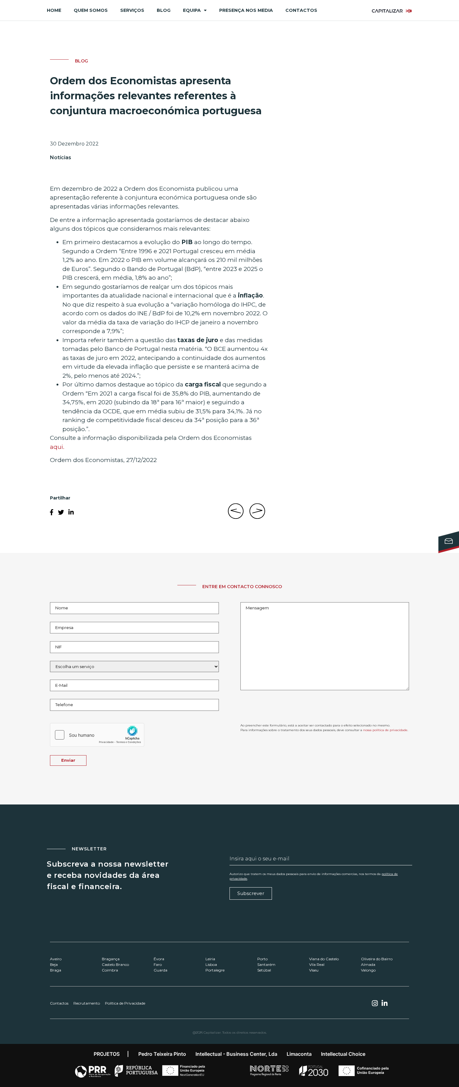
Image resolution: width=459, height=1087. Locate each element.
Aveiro (56, 959)
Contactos (301, 10)
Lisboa (211, 964)
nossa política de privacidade (385, 730)
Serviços (132, 10)
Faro (158, 964)
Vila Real (316, 964)
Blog (163, 10)
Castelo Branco (115, 964)
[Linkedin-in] (385, 1003)
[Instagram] (375, 1003)
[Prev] (237, 514)
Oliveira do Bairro (376, 959)
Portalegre (215, 970)
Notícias (60, 157)
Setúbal (264, 970)
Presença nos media (246, 10)
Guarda (160, 970)
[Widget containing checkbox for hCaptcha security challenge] (97, 735)
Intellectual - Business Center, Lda (236, 1054)
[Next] (256, 514)
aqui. (57, 446)
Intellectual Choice (343, 1054)
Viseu (313, 970)
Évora (159, 959)
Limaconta (299, 1054)
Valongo (368, 970)
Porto (262, 959)
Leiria (210, 959)
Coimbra (110, 970)
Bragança (111, 959)
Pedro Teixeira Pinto (162, 1054)
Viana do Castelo (324, 959)
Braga (55, 970)
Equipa (192, 10)
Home (54, 10)
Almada (368, 964)
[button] (51, 512)
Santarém (266, 964)
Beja (54, 964)
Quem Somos (91, 10)
